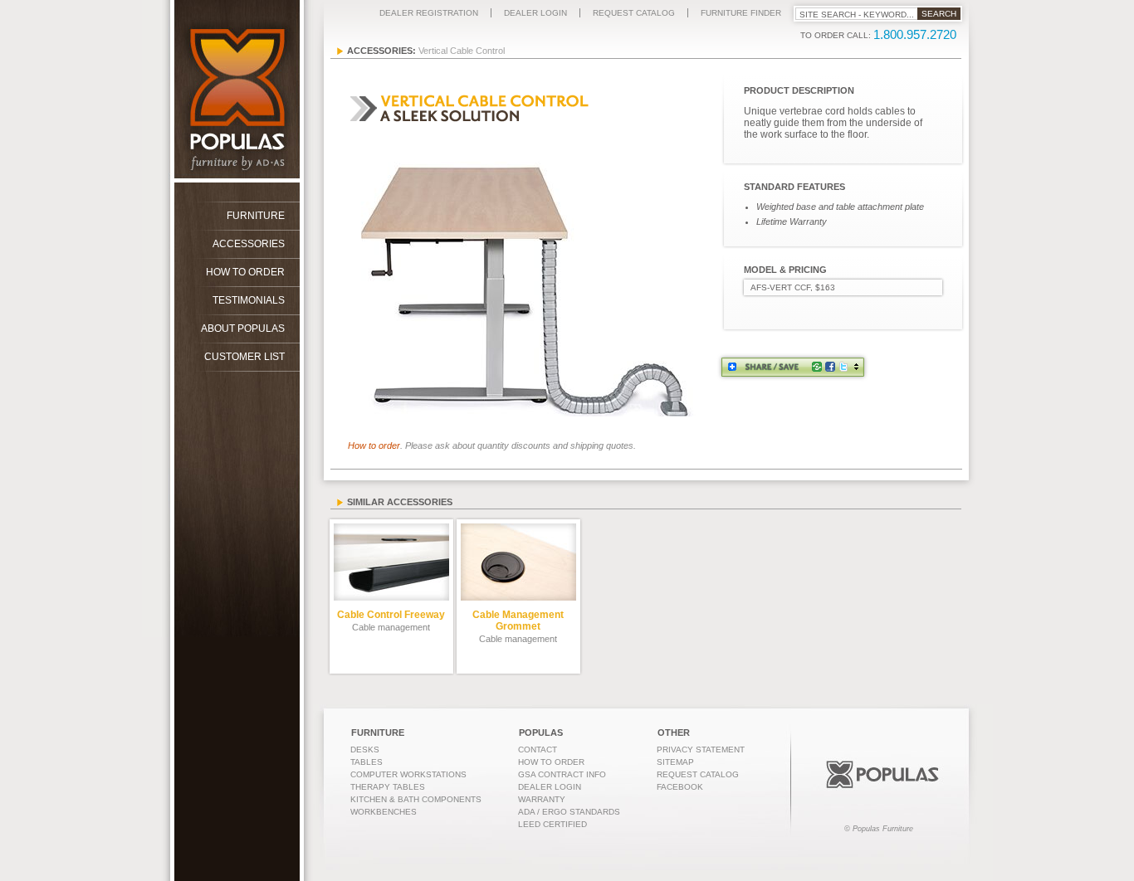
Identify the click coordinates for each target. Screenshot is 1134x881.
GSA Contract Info (562, 774)
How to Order (245, 272)
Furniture (256, 215)
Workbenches (383, 811)
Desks (364, 749)
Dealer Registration (428, 12)
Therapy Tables (387, 786)
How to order (374, 445)
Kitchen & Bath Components (415, 799)
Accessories (249, 244)
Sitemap (675, 762)
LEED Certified (552, 824)
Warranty (541, 799)
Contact (537, 749)
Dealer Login (535, 12)
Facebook (680, 786)
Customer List (244, 357)
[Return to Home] (227, 179)
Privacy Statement (701, 749)
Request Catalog (634, 12)
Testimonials (249, 300)
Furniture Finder (741, 12)
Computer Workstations (408, 774)
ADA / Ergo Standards (569, 811)
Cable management (391, 620)
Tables (366, 762)
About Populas (243, 328)
